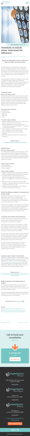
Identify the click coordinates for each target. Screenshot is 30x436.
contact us (18, 301)
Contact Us (15, 359)
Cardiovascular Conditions (7, 56)
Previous (21, 322)
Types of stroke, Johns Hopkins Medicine (12, 308)
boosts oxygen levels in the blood (13, 262)
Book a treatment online (15, 423)
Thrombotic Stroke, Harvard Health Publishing (13, 311)
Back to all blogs (6, 322)
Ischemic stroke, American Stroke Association (13, 310)
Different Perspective (19, 434)
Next (26, 322)
